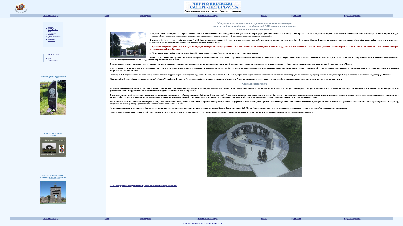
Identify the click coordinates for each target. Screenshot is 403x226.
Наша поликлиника (53, 38)
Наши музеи (51, 39)
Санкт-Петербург (53, 30)
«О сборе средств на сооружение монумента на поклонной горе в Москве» (143, 186)
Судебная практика (352, 16)
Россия (50, 31)
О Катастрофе (52, 33)
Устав (107, 16)
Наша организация (50, 16)
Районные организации (207, 16)
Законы (264, 16)
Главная (50, 27)
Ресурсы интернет (53, 60)
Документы (296, 16)
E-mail (49, 58)
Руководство (145, 16)
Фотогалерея (51, 41)
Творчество (51, 34)
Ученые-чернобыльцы (54, 36)
